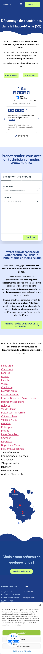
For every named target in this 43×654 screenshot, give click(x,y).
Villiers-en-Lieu (9, 419)
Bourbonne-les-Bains (12, 401)
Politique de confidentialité (22, 651)
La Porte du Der (9, 391)
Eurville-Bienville (10, 394)
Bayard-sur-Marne (11, 445)
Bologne (5, 405)
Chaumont (7, 369)
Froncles (6, 423)
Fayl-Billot (6, 441)
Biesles (5, 430)
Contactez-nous (29, 591)
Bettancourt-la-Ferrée (13, 412)
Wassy (4, 383)
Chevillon (6, 437)
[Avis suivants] (38, 119)
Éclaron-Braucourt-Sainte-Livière (19, 398)
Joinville (5, 380)
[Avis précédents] (4, 119)
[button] (39, 605)
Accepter (21, 633)
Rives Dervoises (10, 434)
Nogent (5, 376)
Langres (5, 372)
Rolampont (7, 427)
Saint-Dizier (7, 365)
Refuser (21, 639)
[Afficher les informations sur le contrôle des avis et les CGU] (35, 101)
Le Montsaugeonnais (12, 448)
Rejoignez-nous (29, 597)
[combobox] (20, 190)
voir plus (12, 120)
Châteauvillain (9, 416)
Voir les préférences (21, 646)
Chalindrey (7, 387)
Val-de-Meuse (8, 409)
